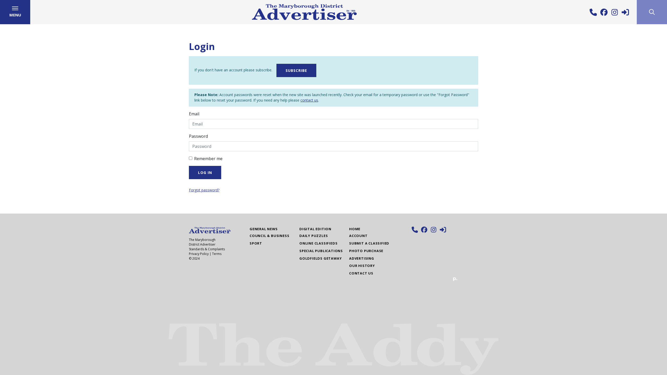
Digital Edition (315, 229)
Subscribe (296, 70)
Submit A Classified (369, 243)
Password (198, 136)
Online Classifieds (318, 243)
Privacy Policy (199, 254)
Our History (362, 265)
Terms (216, 254)
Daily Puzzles (313, 235)
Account (358, 235)
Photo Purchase (366, 250)
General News (264, 229)
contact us (309, 100)
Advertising (361, 258)
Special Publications (321, 250)
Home (354, 229)
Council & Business (269, 235)
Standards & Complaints (207, 249)
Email (194, 114)
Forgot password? (204, 190)
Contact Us (361, 273)
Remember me (208, 158)
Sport (256, 243)
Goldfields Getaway (320, 258)
